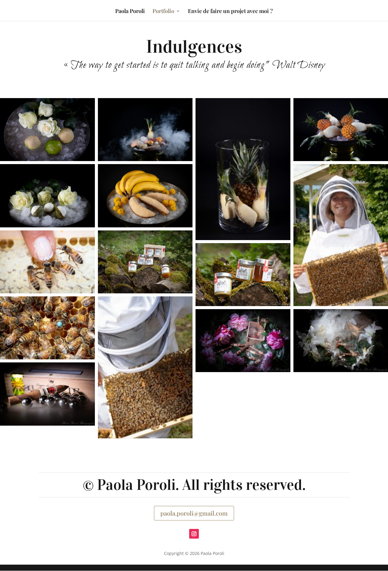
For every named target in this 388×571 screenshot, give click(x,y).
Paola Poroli (130, 12)
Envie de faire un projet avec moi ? (230, 12)
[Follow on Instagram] (194, 534)
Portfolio (163, 12)
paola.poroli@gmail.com (194, 513)
